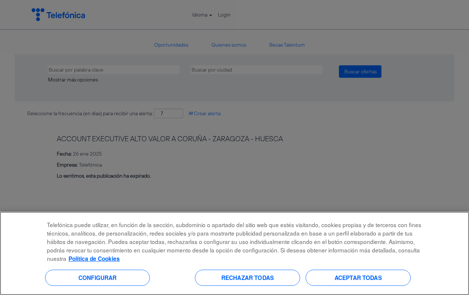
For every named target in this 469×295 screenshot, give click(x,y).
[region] (234, 253)
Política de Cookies (94, 259)
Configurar (97, 277)
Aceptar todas (358, 277)
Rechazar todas (247, 277)
